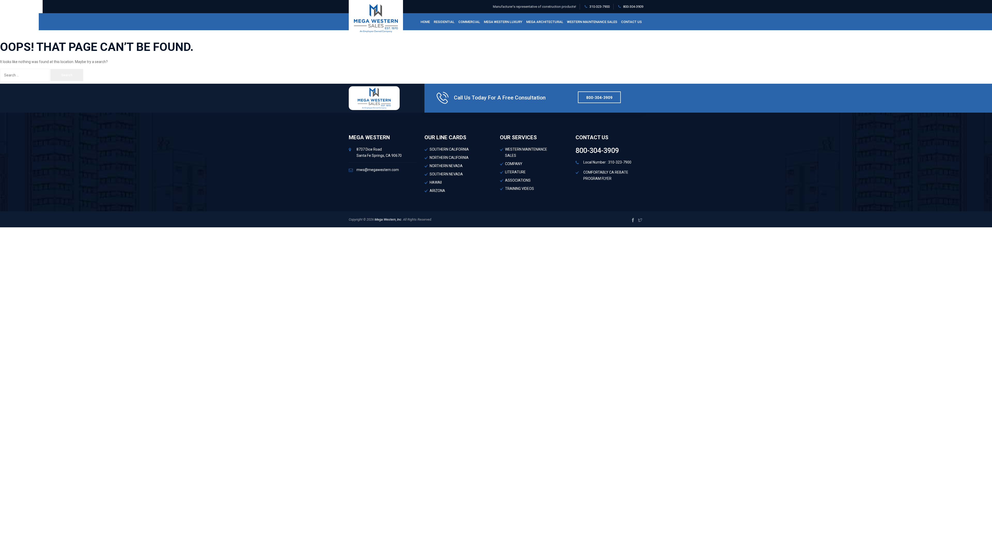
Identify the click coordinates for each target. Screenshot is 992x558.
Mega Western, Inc (387, 219)
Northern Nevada (446, 166)
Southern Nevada (446, 174)
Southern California (449, 149)
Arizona (437, 191)
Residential (444, 22)
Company (513, 164)
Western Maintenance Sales (592, 22)
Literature (515, 172)
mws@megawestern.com (378, 170)
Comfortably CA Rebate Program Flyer (605, 175)
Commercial (469, 22)
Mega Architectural (544, 22)
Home (425, 22)
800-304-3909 (633, 7)
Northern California (449, 158)
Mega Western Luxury (503, 22)
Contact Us (631, 22)
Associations (518, 180)
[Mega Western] (376, 18)
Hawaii (436, 182)
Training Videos (519, 189)
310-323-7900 (600, 7)
